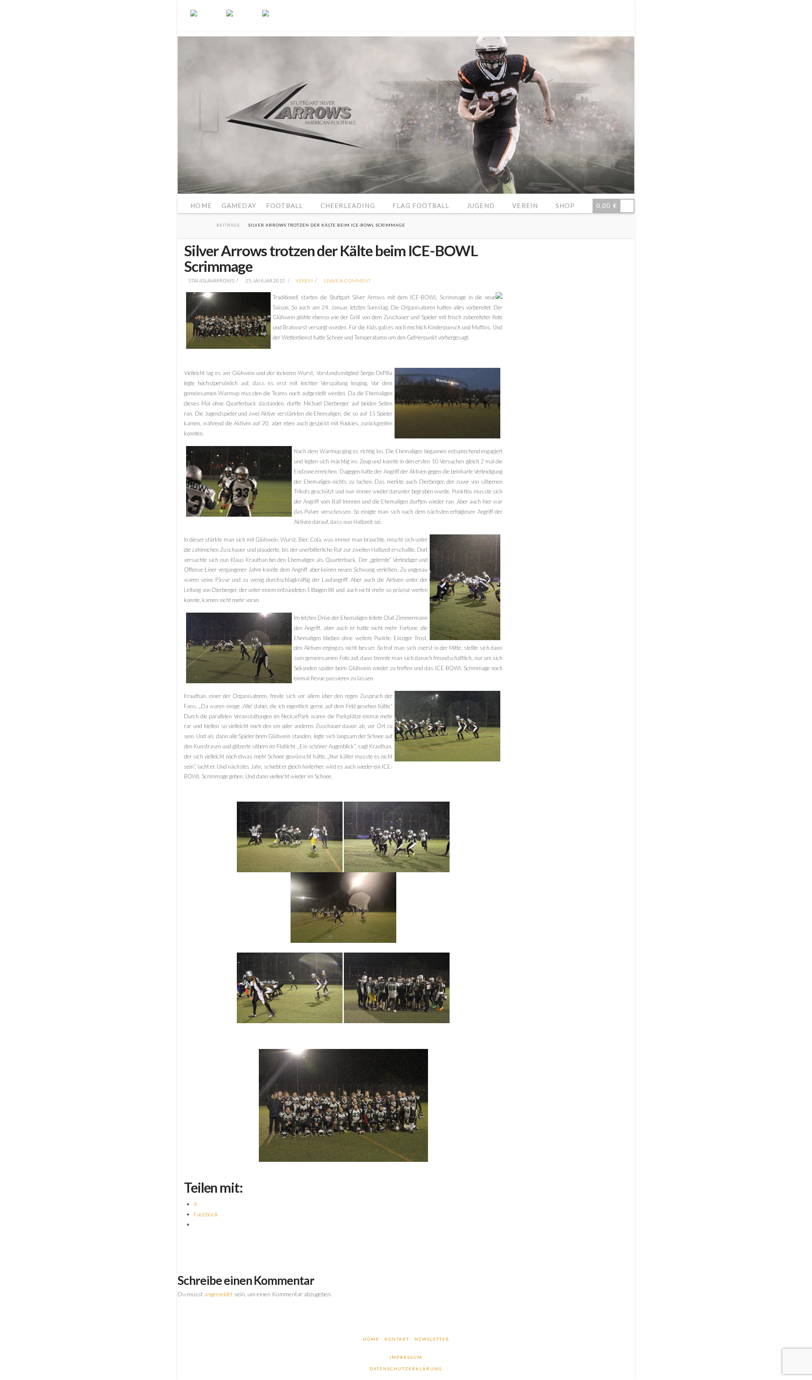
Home (371, 1339)
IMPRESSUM (406, 1357)
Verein (304, 280)
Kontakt (396, 1339)
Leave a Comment (347, 280)
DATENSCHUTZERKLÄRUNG (406, 1368)
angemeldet (218, 1294)
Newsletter (432, 1339)
